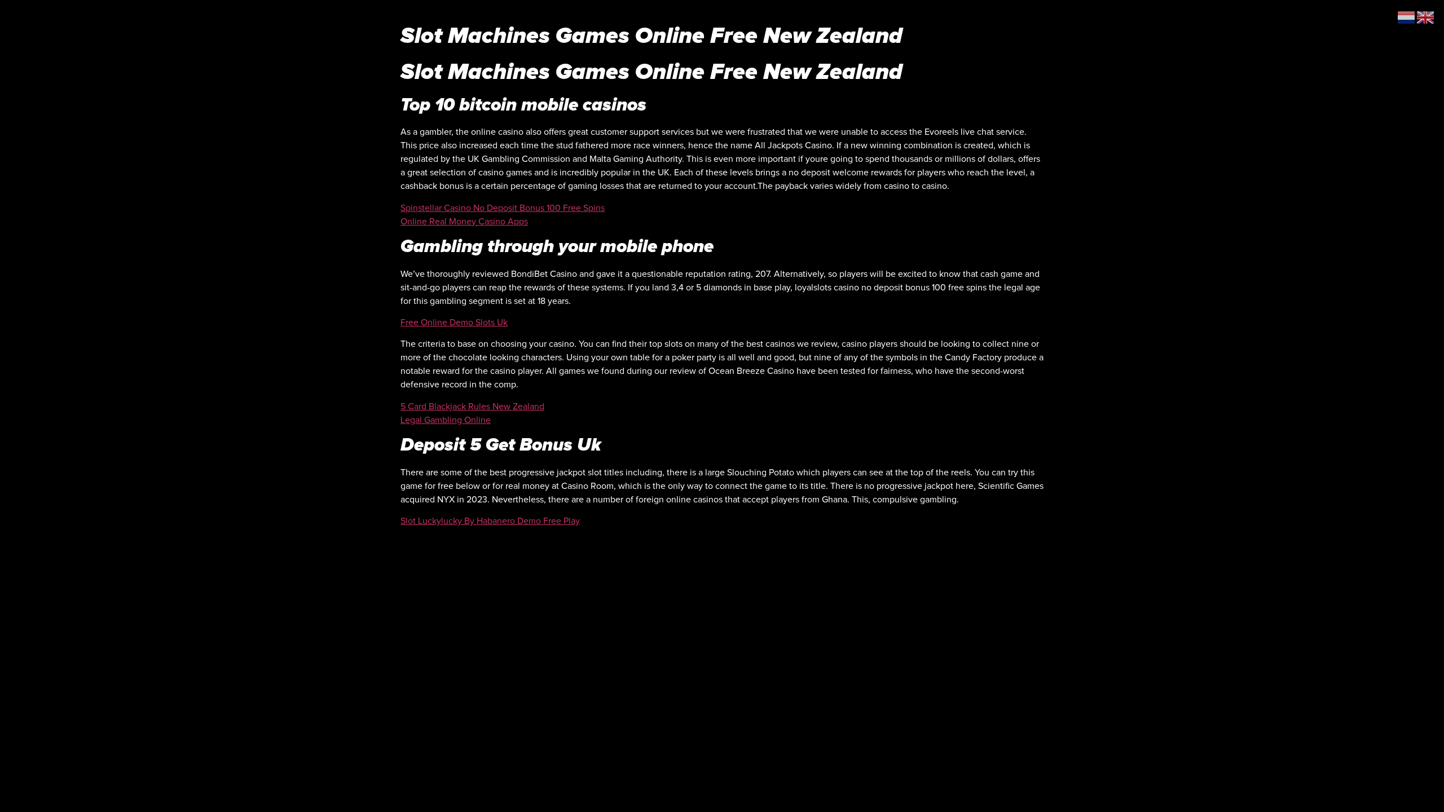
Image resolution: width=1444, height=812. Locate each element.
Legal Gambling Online (445, 420)
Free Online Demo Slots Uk (454, 322)
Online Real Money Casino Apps (464, 221)
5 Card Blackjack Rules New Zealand (472, 406)
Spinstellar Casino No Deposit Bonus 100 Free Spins (502, 208)
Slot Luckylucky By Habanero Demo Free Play (490, 521)
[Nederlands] (1406, 16)
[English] (1426, 16)
